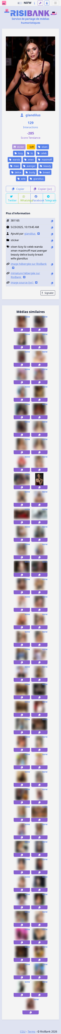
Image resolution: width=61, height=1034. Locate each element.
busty (31, 172)
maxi (16, 166)
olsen (44, 146)
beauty (47, 166)
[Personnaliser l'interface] (40, 3)
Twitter (12, 200)
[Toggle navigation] (55, 3)
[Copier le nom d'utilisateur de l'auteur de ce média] (52, 234)
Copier (20, 189)
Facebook (38, 200)
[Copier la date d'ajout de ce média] (52, 227)
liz (31, 153)
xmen (30, 159)
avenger (31, 166)
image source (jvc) (22, 282)
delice (17, 172)
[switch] (19, 3)
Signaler (49, 292)
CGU (23, 1031)
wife (23, 178)
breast (46, 172)
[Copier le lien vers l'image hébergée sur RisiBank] (52, 264)
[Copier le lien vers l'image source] (52, 283)
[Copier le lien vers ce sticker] (22, 330)
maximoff (46, 159)
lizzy (20, 153)
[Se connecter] (46, 3)
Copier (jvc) (44, 189)
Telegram (50, 200)
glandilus (33, 115)
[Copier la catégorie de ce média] (52, 240)
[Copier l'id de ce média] (52, 221)
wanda (16, 159)
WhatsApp (25, 200)
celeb (43, 153)
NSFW (27, 3)
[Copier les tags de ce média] (52, 247)
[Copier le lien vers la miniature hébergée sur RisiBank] (52, 273)
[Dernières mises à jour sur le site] (34, 3)
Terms (31, 1031)
